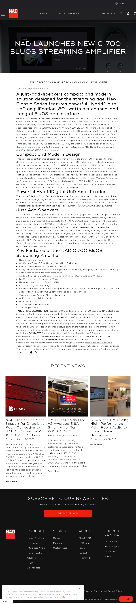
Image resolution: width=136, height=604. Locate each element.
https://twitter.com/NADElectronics (43, 349)
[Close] (79, 588)
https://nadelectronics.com (98, 343)
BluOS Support (112, 546)
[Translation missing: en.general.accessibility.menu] (3, 13)
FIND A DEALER (108, 13)
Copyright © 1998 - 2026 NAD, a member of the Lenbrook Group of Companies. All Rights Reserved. (68, 600)
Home (31, 82)
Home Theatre (34, 553)
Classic (56, 538)
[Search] (120, 13)
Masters (57, 543)
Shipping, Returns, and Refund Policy (103, 591)
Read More (11, 481)
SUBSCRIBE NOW (68, 513)
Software (109, 556)
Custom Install (60, 548)
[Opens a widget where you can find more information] (126, 599)
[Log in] (127, 13)
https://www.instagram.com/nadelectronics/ (95, 349)
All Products (33, 568)
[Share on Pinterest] (36, 353)
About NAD (85, 538)
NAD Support (111, 541)
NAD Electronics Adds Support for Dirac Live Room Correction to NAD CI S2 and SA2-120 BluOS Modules (25, 427)
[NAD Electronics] (13, 13)
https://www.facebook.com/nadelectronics (97, 346)
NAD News (84, 543)
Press (82, 548)
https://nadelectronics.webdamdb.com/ (45, 346)
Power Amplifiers (35, 538)
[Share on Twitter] (31, 353)
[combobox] (6, 601)
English (4, 601)
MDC (30, 563)
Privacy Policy (60, 597)
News (40, 82)
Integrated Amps (36, 548)
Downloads (110, 551)
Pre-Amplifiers (34, 543)
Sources (31, 558)
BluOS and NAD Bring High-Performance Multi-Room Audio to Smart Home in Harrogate (109, 427)
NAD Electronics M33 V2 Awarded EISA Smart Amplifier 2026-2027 (67, 425)
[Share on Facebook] (26, 353)
